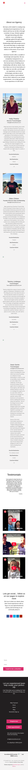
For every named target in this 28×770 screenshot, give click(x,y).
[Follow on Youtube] (21, 616)
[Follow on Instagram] (11, 616)
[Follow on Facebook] (8, 616)
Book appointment (14, 727)
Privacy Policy (20, 762)
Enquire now (14, 721)
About (14, 707)
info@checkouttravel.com (13, 739)
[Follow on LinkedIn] (17, 616)
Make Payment (14, 703)
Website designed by (8, 764)
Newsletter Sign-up (14, 712)
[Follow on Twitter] (14, 616)
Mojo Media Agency (17, 764)
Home (14, 705)
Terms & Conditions (13, 762)
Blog (14, 709)
